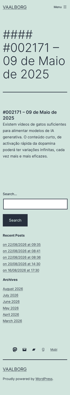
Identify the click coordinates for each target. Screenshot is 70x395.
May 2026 (11, 308)
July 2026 (10, 295)
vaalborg (15, 7)
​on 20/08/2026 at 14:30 (21, 264)
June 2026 (11, 302)
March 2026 (12, 321)
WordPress (43, 379)
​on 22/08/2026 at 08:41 (21, 251)
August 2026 (13, 289)
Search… (10, 194)
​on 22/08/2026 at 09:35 (22, 245)
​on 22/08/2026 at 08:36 (22, 257)
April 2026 (11, 314)
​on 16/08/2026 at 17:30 (21, 270)
